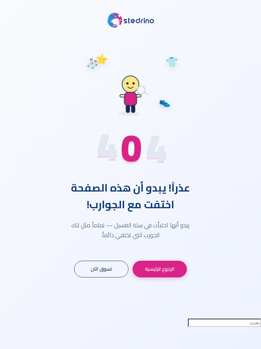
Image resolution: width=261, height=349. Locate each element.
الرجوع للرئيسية (159, 268)
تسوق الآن (101, 268)
